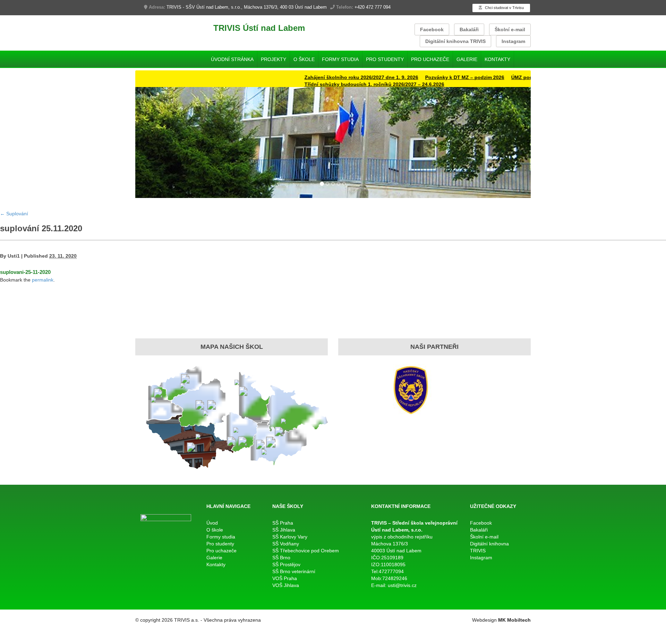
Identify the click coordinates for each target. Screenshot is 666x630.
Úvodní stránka (232, 59)
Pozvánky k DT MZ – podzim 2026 (447, 77)
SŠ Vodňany (285, 543)
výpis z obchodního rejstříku (402, 537)
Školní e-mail (510, 29)
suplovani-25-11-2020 (25, 272)
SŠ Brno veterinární (293, 571)
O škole (304, 59)
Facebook (432, 29)
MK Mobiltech (514, 620)
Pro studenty (385, 59)
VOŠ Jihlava (285, 585)
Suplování (14, 213)
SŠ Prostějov (286, 564)
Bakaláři (469, 29)
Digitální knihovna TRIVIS (455, 41)
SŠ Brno (281, 557)
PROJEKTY (273, 59)
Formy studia (340, 59)
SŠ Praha (282, 523)
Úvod (212, 523)
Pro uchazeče (430, 59)
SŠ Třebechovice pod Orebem (305, 550)
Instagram (513, 41)
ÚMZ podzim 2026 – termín (525, 77)
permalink (42, 280)
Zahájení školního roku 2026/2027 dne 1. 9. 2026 (344, 77)
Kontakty (497, 59)
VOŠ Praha (284, 578)
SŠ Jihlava (283, 530)
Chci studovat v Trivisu (504, 8)
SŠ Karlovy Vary (289, 537)
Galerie (466, 59)
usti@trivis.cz (402, 585)
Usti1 (14, 256)
